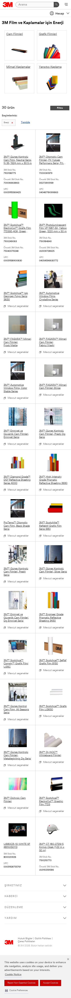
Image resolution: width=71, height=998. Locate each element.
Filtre (60, 108)
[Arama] (56, 4)
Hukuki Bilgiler (25, 938)
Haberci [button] (11, 896)
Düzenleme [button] (14, 907)
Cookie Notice (13, 974)
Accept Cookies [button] (50, 983)
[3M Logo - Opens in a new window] (8, 4)
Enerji (6, 123)
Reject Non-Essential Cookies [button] (21, 983)
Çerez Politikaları (26, 941)
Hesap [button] (60, 13)
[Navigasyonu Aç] (66, 4)
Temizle (25, 122)
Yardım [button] (11, 918)
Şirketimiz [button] (13, 885)
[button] (16, 991)
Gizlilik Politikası (43, 938)
